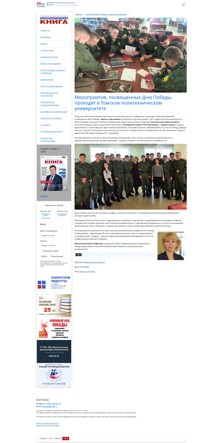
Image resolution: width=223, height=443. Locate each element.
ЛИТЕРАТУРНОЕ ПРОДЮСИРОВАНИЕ (50, 104)
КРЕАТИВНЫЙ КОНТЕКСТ (52, 132)
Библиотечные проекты (94, 262)
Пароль (43, 241)
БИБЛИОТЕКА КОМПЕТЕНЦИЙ (48, 140)
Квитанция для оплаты (45, 214)
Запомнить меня (50, 251)
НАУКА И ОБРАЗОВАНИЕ (51, 86)
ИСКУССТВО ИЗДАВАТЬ (51, 64)
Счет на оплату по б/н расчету (62, 214)
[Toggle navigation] (183, 4)
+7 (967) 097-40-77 (53, 403)
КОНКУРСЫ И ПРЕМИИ (51, 118)
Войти (44, 256)
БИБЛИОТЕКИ (47, 80)
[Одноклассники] (80, 254)
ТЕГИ (51, 438)
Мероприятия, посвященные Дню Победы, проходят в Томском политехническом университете (123, 103)
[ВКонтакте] (76, 254)
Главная (78, 14)
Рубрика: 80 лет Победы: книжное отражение (105, 14)
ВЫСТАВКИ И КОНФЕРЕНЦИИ (54, 112)
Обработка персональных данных (47, 426)
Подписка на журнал (54, 205)
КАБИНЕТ (58, 438)
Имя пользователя (48, 231)
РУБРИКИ (43, 438)
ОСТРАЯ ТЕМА (47, 50)
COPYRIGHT (46, 125)
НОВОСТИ (45, 31)
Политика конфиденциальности (47, 423)
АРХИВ (65, 438)
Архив (44, 195)
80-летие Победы (87, 271)
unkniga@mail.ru (49, 406)
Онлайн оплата (45, 218)
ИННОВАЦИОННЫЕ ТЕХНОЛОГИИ (49, 94)
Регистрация (57, 256)
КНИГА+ (44, 44)
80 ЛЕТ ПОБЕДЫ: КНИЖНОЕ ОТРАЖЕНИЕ (53, 72)
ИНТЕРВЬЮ (46, 37)
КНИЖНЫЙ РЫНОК (49, 57)
